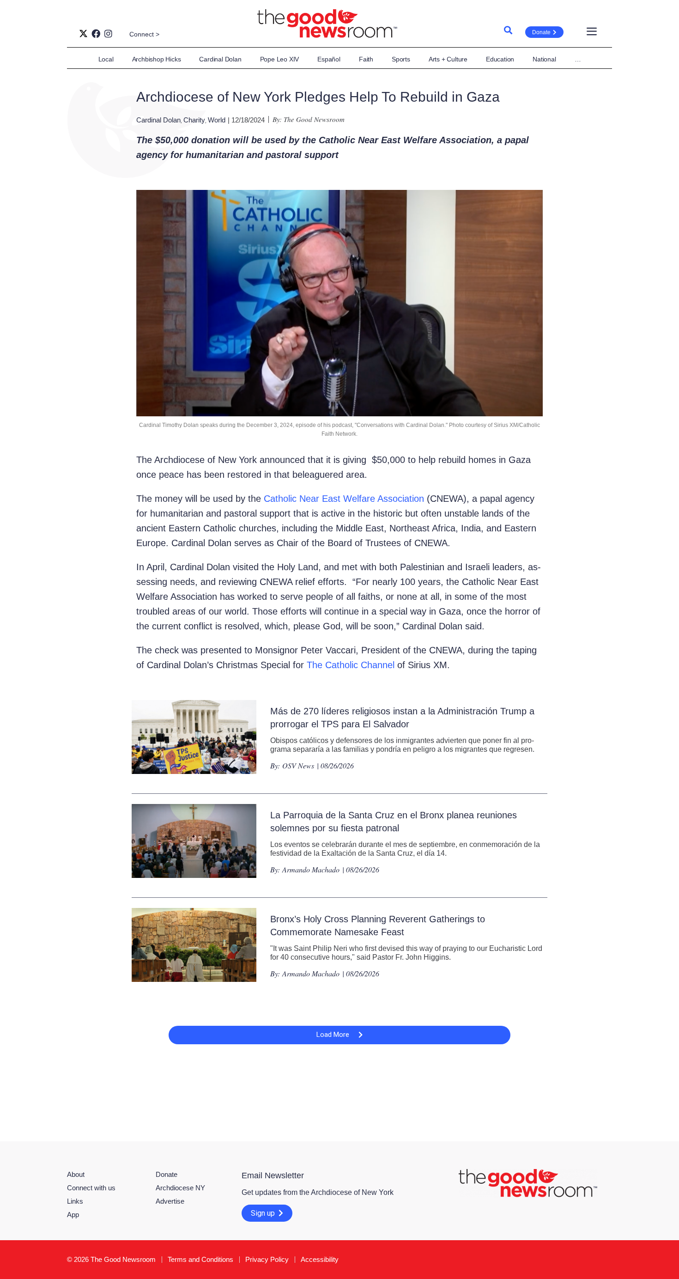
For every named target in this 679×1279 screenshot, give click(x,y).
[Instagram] (108, 33)
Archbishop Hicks (156, 59)
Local (106, 59)
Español (328, 59)
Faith (366, 59)
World (216, 120)
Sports (401, 59)
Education (500, 59)
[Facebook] (95, 33)
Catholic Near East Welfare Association (344, 498)
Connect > (144, 34)
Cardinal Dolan (220, 59)
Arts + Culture (448, 59)
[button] (339, 1035)
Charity (194, 120)
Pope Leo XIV (279, 59)
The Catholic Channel (350, 665)
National (544, 59)
